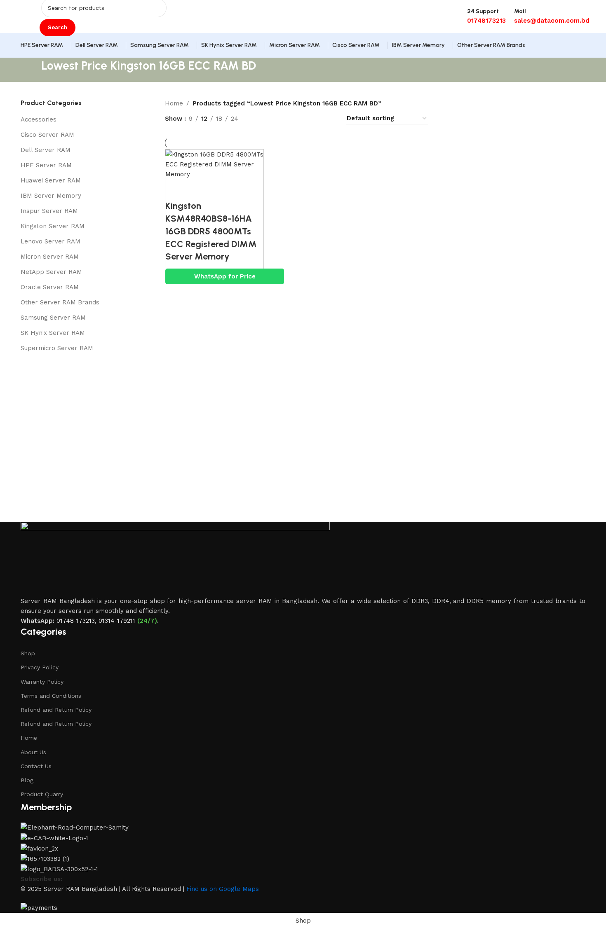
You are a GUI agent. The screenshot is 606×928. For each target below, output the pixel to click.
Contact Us (36, 766)
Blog (27, 780)
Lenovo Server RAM (50, 241)
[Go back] (31, 70)
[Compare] (175, 189)
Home (174, 103)
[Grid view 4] (329, 118)
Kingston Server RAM (53, 226)
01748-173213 (75, 620)
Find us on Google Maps (222, 889)
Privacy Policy (40, 667)
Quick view (198, 189)
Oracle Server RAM (50, 287)
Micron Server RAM (50, 256)
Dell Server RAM (45, 150)
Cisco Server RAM (47, 134)
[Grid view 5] (300, 118)
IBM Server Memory (51, 195)
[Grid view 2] (272, 118)
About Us (33, 752)
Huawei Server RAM (51, 180)
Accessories (38, 119)
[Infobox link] (303, 29)
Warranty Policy (42, 681)
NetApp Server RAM (51, 272)
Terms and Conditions (51, 695)
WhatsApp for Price (225, 276)
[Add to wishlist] (221, 189)
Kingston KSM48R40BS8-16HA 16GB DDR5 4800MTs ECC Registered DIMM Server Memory (211, 231)
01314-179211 (117, 620)
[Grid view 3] (286, 118)
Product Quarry (42, 794)
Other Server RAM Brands (60, 302)
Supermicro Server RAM (57, 348)
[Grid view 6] (314, 118)
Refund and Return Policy (56, 709)
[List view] (258, 118)
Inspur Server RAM (49, 211)
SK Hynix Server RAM (53, 333)
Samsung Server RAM (53, 317)
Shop (28, 653)
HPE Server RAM (46, 165)
